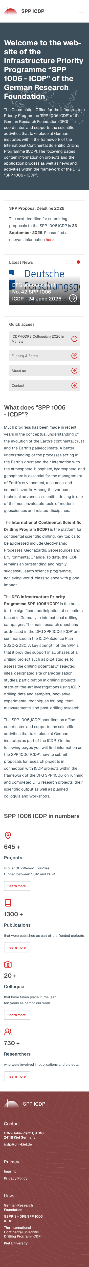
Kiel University (16, 1243)
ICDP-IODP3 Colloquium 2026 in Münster (38, 339)
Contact (18, 385)
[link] (24, 11)
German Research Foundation (18, 1207)
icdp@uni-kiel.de (18, 1144)
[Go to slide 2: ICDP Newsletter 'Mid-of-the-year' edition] (72, 262)
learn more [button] (17, 886)
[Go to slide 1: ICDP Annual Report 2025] (66, 262)
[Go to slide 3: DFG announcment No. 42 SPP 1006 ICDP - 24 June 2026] (78, 262)
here (50, 239)
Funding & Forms (25, 356)
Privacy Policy (15, 1178)
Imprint (10, 1171)
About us (19, 370)
